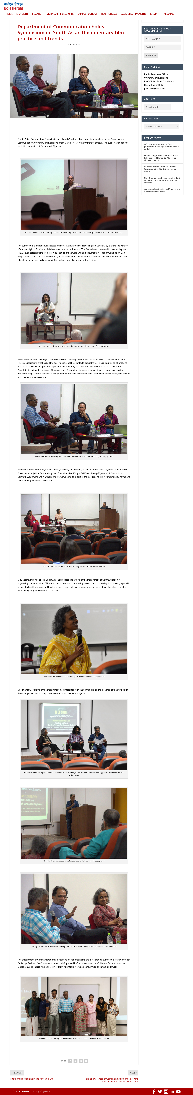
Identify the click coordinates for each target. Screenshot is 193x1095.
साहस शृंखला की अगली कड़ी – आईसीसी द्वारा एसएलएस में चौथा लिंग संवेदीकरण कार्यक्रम (162, 190)
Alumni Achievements (133, 14)
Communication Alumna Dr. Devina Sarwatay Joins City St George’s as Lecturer (160, 169)
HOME (9, 14)
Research (37, 14)
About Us (169, 14)
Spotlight (22, 14)
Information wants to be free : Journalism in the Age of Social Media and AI (161, 146)
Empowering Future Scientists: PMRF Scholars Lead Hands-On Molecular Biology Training (161, 157)
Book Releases (109, 14)
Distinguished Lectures (60, 14)
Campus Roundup (87, 14)
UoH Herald (24, 1091)
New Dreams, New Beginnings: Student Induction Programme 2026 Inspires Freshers (162, 180)
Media (153, 14)
